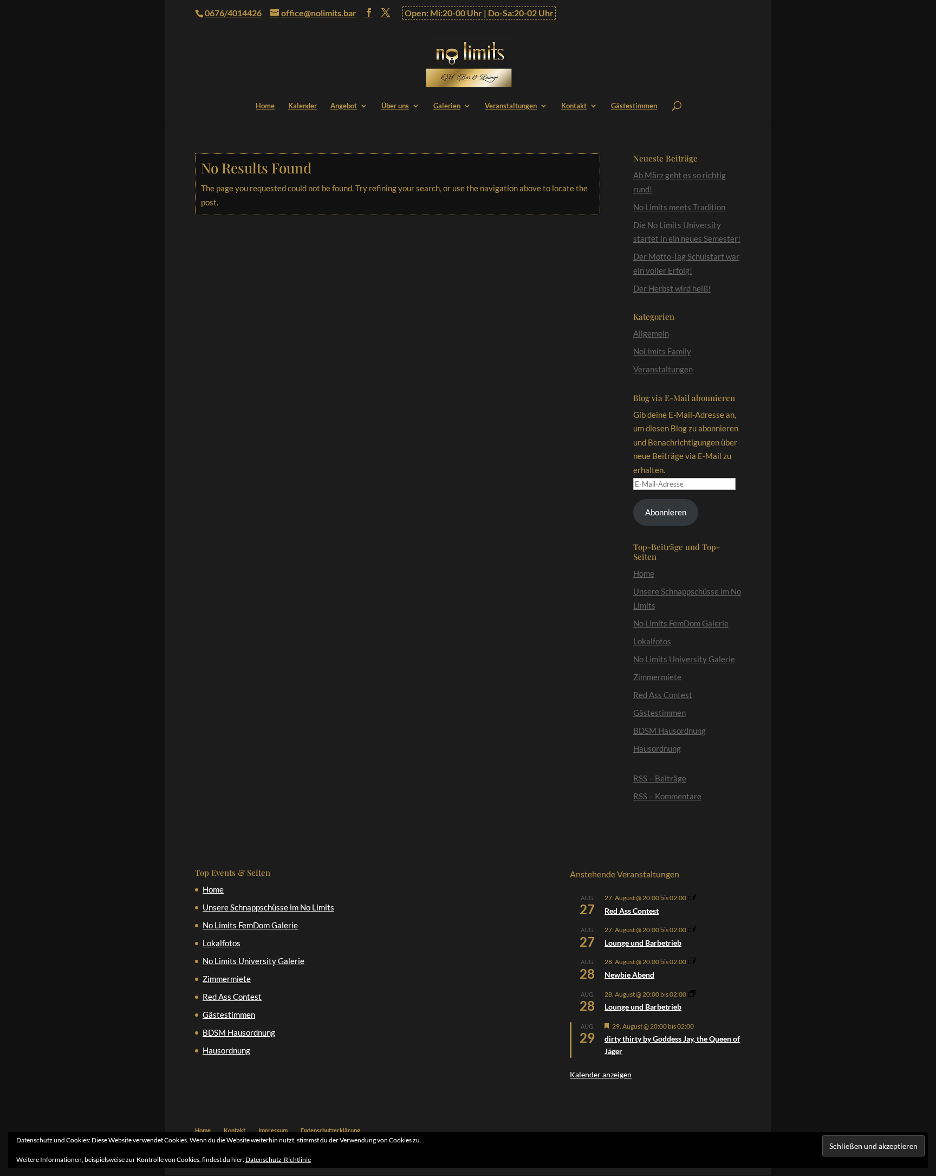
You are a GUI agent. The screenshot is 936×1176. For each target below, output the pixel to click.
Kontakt (574, 106)
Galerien (446, 106)
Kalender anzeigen (601, 1074)
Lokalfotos (652, 641)
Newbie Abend (629, 974)
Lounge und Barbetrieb (642, 942)
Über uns (395, 106)
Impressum (273, 1130)
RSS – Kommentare (667, 796)
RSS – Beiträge (659, 778)
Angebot (343, 106)
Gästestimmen (634, 106)
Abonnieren (665, 512)
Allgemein (651, 333)
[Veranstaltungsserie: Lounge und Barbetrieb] (692, 930)
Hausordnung (657, 748)
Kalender (302, 106)
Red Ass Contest (662, 695)
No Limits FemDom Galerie (681, 623)
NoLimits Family (662, 351)
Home (265, 106)
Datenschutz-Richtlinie (278, 1159)
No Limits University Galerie (684, 659)
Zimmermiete (657, 677)
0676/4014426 (233, 13)
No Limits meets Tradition (679, 207)
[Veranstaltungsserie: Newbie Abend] (692, 962)
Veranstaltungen (511, 106)
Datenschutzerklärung (330, 1130)
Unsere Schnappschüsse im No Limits (268, 907)
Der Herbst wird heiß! (672, 288)
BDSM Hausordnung (669, 730)
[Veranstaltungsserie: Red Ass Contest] (692, 898)
